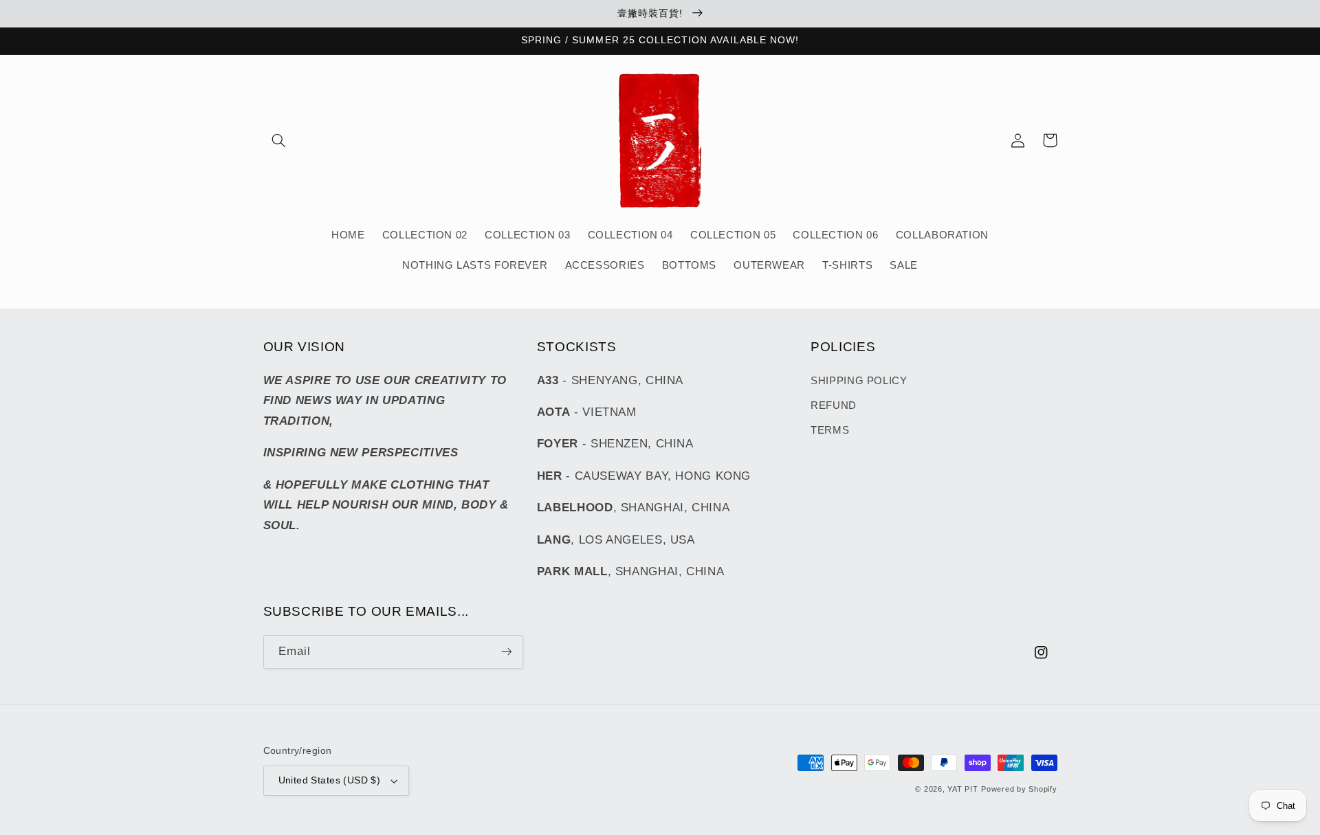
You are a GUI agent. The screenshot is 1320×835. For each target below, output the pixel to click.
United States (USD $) (329, 780)
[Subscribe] (506, 652)
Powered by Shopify (1019, 789)
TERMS (830, 430)
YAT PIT (962, 789)
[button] (279, 140)
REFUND (834, 405)
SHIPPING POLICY (859, 380)
